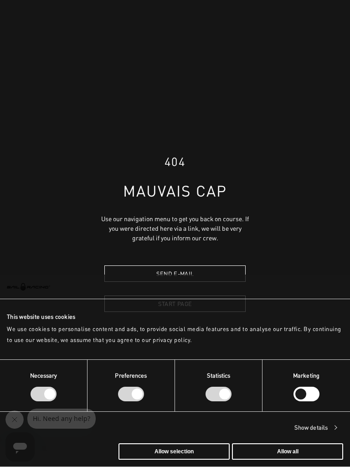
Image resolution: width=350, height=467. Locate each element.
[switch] (131, 394)
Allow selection (174, 451)
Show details (311, 427)
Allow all (288, 451)
